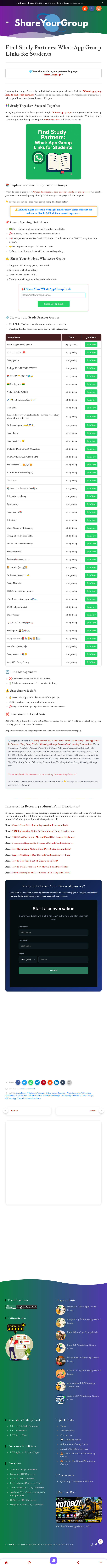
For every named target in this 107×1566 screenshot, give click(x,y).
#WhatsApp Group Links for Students (23, 1098)
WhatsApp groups (62, 112)
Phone (21, 954)
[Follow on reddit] (85, 8)
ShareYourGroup (36, 1544)
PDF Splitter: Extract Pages (24, 1452)
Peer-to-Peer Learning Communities (75, 744)
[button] (17, 1082)
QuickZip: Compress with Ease (76, 1481)
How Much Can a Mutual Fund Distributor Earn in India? (41, 848)
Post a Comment (27, 1088)
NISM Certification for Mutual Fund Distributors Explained (43, 837)
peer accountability (64, 191)
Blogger (67, 1544)
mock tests (83, 191)
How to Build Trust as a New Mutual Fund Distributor (40, 866)
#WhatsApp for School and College (77, 1095)
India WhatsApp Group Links (82, 1332)
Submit (53, 970)
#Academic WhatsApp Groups (30, 1093)
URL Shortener (18, 1430)
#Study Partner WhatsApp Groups (44, 1095)
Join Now (91, 344)
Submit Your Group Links (74, 1444)
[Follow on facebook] (92, 8)
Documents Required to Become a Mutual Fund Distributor (43, 842)
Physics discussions (42, 191)
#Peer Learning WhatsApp (79, 1093)
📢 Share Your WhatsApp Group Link (46, 289)
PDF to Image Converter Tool (25, 1483)
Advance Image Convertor (23, 1469)
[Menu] (7, 22)
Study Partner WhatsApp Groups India (52, 740)
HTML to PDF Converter (23, 1500)
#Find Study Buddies (55, 1093)
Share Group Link (53, 303)
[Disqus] (53, 1041)
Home (63, 1426)
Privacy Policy (67, 1430)
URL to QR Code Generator (24, 1426)
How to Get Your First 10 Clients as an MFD (35, 860)
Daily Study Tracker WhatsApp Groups (38, 744)
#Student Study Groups (16, 1095)
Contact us (66, 1435)
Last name (23, 940)
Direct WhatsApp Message (74, 1448)
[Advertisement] (53, 1243)
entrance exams (52, 119)
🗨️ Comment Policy (70, 1439)
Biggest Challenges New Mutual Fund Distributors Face (41, 854)
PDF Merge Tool (18, 1435)
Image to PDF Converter (23, 1474)
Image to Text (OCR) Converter (26, 1504)
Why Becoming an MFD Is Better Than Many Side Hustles (41, 872)
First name (23, 927)
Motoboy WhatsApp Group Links (73, 1526)
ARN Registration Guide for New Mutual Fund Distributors (43, 831)
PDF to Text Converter (22, 1478)
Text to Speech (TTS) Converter (27, 1487)
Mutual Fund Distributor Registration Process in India (40, 825)
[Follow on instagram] (99, 8)
